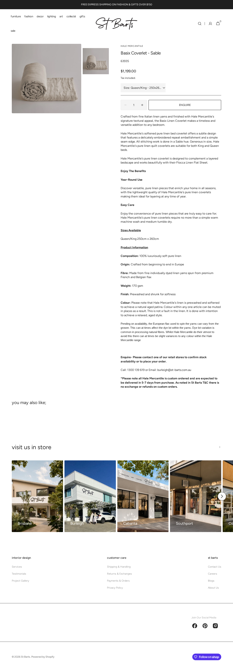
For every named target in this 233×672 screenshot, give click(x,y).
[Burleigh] (90, 496)
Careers (212, 573)
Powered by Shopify (42, 656)
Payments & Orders (118, 580)
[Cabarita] (143, 496)
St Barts (25, 656)
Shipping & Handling (119, 566)
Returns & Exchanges (119, 573)
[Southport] (195, 496)
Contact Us (214, 566)
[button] (199, 23)
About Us (213, 587)
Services (17, 566)
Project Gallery (20, 580)
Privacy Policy (115, 587)
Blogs (211, 580)
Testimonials (19, 573)
